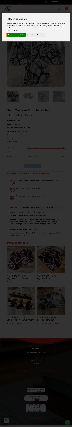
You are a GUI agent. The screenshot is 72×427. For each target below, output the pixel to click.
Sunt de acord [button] (12, 35)
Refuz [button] (22, 35)
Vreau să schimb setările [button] (35, 35)
